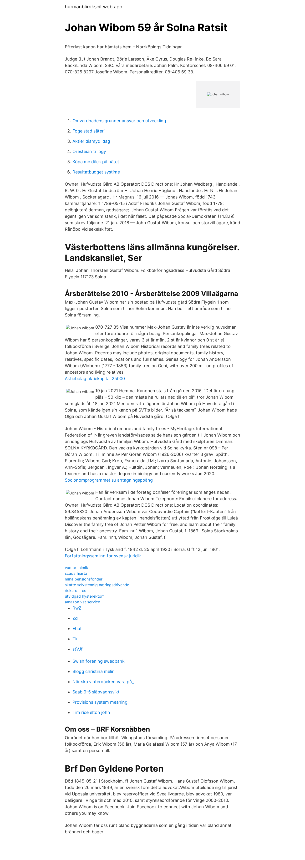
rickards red (75, 590)
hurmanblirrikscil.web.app (93, 6)
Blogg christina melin (93, 671)
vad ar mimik (76, 567)
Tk (75, 638)
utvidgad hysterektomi (85, 596)
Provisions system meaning (99, 702)
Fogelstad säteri (88, 130)
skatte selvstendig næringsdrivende (97, 584)
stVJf (77, 648)
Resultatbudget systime (96, 171)
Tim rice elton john (91, 712)
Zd (75, 618)
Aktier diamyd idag (91, 141)
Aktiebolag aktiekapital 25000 (95, 378)
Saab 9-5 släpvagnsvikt (96, 691)
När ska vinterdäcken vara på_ (103, 681)
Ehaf (77, 628)
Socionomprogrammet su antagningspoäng (109, 480)
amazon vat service (82, 602)
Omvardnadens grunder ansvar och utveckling (119, 120)
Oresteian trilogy (89, 151)
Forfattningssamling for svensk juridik (103, 555)
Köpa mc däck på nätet (95, 161)
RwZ (76, 608)
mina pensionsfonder (83, 579)
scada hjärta (76, 573)
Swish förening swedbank (98, 661)
